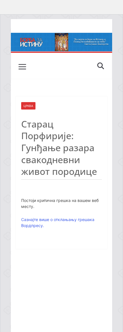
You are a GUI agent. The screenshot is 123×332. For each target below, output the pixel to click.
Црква (28, 106)
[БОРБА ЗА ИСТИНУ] (61, 37)
